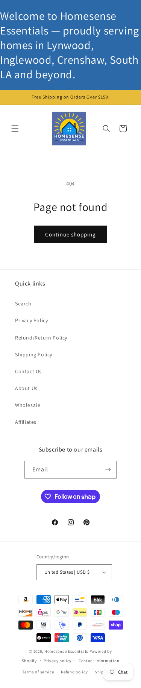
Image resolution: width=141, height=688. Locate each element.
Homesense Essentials (66, 651)
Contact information (99, 660)
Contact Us (28, 371)
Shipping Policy (33, 354)
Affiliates (25, 422)
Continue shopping (70, 234)
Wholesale (27, 405)
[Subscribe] (108, 470)
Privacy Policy (31, 320)
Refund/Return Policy (41, 337)
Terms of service (38, 672)
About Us (26, 388)
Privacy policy (57, 660)
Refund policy (74, 672)
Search (23, 303)
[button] (15, 128)
